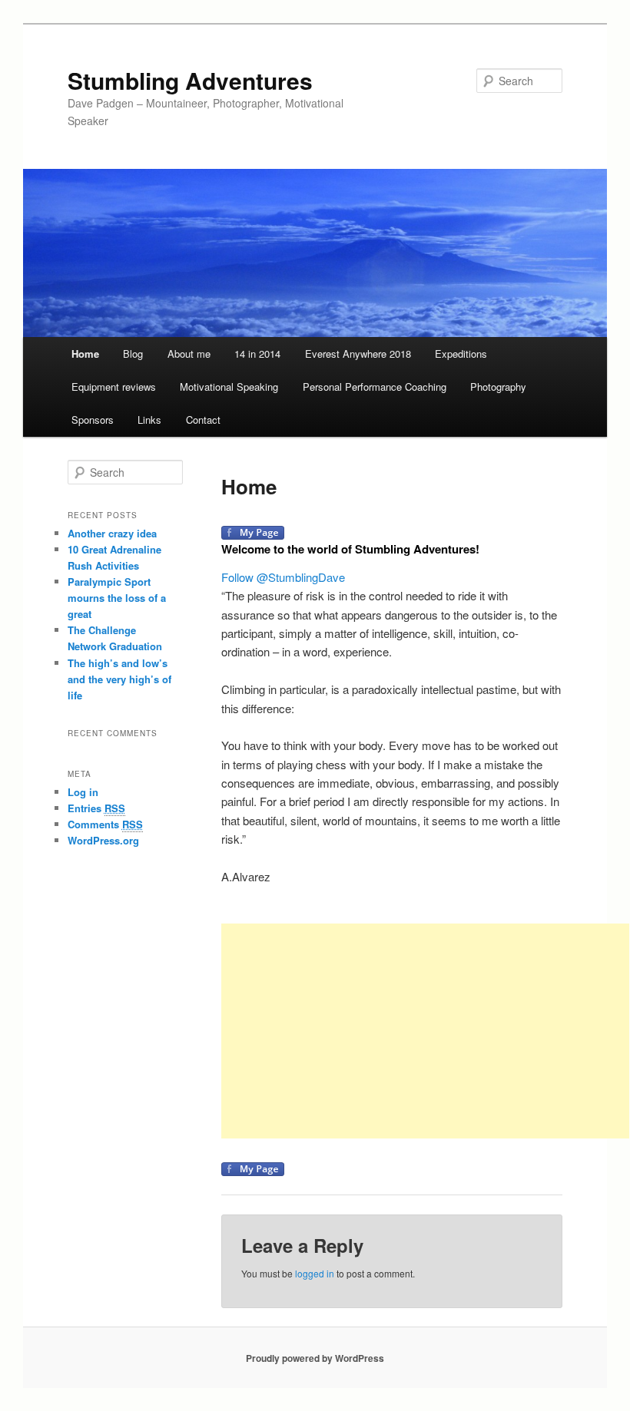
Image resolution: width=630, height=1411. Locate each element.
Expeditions (461, 353)
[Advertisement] (425, 1031)
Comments (105, 824)
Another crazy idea (112, 533)
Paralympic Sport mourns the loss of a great (117, 597)
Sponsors (92, 419)
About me (189, 353)
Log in (83, 792)
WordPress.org (103, 840)
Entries (96, 808)
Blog (133, 353)
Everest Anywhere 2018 (358, 353)
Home (85, 353)
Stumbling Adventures (190, 80)
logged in (314, 1273)
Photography (498, 386)
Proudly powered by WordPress (315, 1358)
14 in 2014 (257, 353)
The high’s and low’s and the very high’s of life (119, 679)
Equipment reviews (113, 386)
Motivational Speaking (229, 386)
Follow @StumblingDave (283, 577)
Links (149, 419)
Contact (203, 419)
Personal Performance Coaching (374, 386)
